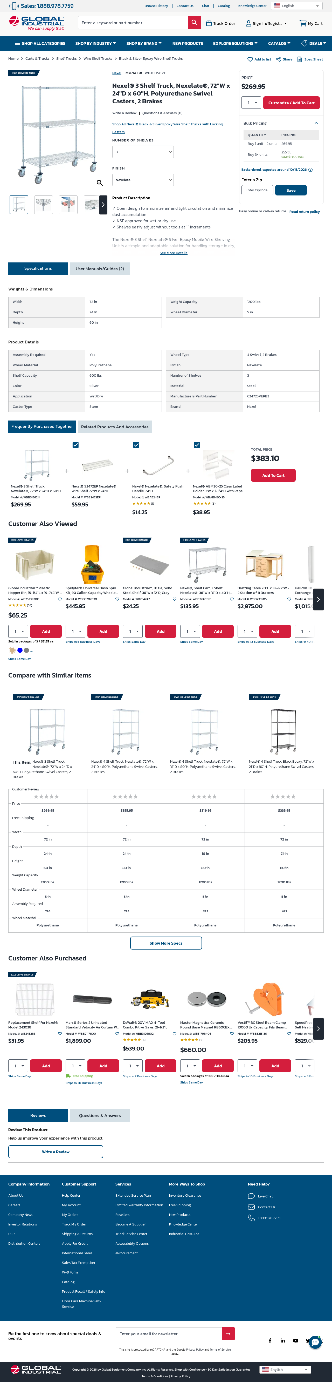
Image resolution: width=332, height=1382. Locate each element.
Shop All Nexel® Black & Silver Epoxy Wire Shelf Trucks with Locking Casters (167, 128)
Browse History (156, 5)
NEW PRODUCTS (187, 43)
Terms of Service (220, 1349)
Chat (205, 5)
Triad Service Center (131, 1234)
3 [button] (117, 152)
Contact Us (185, 5)
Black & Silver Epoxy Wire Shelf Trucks (151, 58)
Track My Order (74, 1224)
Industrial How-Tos (184, 1234)
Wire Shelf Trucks (98, 58)
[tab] (38, 268)
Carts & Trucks (37, 58)
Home (13, 58)
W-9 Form (70, 1272)
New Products (179, 1214)
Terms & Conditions (155, 1376)
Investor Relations (22, 1224)
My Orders (70, 1214)
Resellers (122, 1214)
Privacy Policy (195, 1349)
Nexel (116, 73)
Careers (14, 1205)
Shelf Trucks (66, 58)
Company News (20, 1214)
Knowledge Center (252, 5)
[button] (296, 6)
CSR (11, 1234)
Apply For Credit (75, 1243)
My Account (71, 1205)
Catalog (224, 5)
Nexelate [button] (123, 180)
